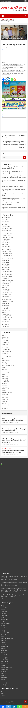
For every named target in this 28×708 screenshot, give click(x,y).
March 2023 (5, 291)
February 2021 (5, 326)
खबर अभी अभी (17, 702)
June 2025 (4, 242)
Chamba (4, 340)
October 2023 (5, 278)
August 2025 (5, 239)
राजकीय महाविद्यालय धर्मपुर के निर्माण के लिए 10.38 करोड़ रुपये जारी (14, 136)
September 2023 (6, 280)
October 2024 (5, 257)
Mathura (4, 378)
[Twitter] (6, 79)
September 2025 (6, 237)
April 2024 (4, 267)
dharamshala (5, 348)
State (3, 401)
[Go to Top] (25, 701)
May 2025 (4, 244)
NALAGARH (5, 381)
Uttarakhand (5, 405)
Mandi (3, 376)
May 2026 (4, 223)
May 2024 (4, 266)
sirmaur (4, 396)
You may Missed (7, 413)
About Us (3, 692)
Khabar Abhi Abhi (12, 42)
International (5, 360)
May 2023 (4, 287)
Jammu (4, 362)
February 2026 (5, 228)
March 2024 (5, 269)
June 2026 (4, 221)
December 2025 (6, 232)
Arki (3, 335)
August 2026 (5, 217)
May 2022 (4, 308)
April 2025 (4, 246)
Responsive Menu (25, 1)
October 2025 (5, 235)
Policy (2, 693)
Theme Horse (16, 703)
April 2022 (4, 310)
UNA (3, 403)
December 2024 (6, 253)
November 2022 (6, 298)
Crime (3, 344)
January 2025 (5, 251)
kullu (3, 369)
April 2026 (4, 225)
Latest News (6, 573)
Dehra (3, 346)
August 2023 (5, 282)
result (3, 390)
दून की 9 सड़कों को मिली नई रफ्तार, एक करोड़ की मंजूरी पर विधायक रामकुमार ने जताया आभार (13, 595)
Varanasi (4, 406)
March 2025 (5, 248)
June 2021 (4, 321)
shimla (3, 394)
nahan (3, 380)
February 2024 (5, 271)
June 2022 (4, 307)
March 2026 (5, 226)
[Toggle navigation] (3, 16)
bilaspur (4, 337)
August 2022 (5, 303)
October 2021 (5, 319)
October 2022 (5, 300)
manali (3, 374)
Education (4, 349)
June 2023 (4, 285)
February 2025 (5, 250)
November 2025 (6, 233)
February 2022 (5, 314)
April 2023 (4, 289)
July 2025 (4, 241)
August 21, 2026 (6, 422)
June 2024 (4, 264)
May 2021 (4, 323)
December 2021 (6, 317)
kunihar (4, 371)
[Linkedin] (9, 79)
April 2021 (4, 325)
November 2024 (6, 255)
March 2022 (5, 312)
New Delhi (4, 385)
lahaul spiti (4, 372)
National (4, 383)
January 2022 (5, 316)
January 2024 (5, 273)
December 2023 (6, 275)
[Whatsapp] (12, 79)
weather (4, 408)
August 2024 (5, 260)
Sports (3, 399)
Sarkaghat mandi (6, 392)
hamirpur (4, 353)
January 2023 (5, 294)
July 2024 (4, 262)
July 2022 (4, 305)
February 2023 (5, 292)
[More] (14, 79)
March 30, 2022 (5, 47)
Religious (4, 389)
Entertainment (5, 351)
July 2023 (4, 283)
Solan (19, 42)
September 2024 (6, 258)
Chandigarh (4, 342)
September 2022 (6, 301)
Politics (4, 387)
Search (24, 157)
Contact (3, 695)
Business (4, 339)
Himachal (4, 42)
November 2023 (6, 276)
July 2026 (4, 219)
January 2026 (5, 230)
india (3, 358)
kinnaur (4, 367)
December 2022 (6, 296)
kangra (3, 364)
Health (3, 355)
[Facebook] (3, 79)
